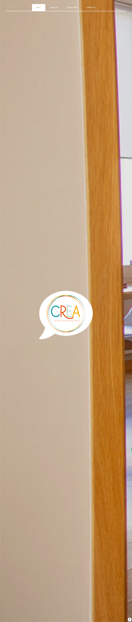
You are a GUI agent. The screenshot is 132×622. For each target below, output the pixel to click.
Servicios (54, 7)
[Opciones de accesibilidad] (129, 619)
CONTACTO (90, 7)
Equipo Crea (72, 7)
